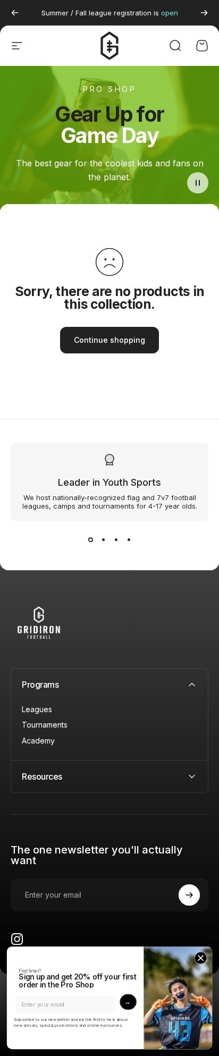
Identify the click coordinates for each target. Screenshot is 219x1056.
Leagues (37, 709)
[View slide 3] (116, 540)
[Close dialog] (201, 958)
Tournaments (45, 724)
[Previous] (15, 13)
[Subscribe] (189, 895)
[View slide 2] (103, 540)
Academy (38, 740)
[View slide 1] (90, 540)
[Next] (204, 13)
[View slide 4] (128, 540)
